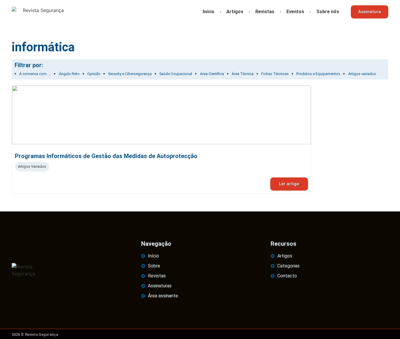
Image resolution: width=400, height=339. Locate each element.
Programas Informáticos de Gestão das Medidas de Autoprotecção (106, 156)
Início (208, 11)
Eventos (295, 11)
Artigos (234, 11)
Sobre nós (327, 11)
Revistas (264, 11)
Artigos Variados (32, 166)
